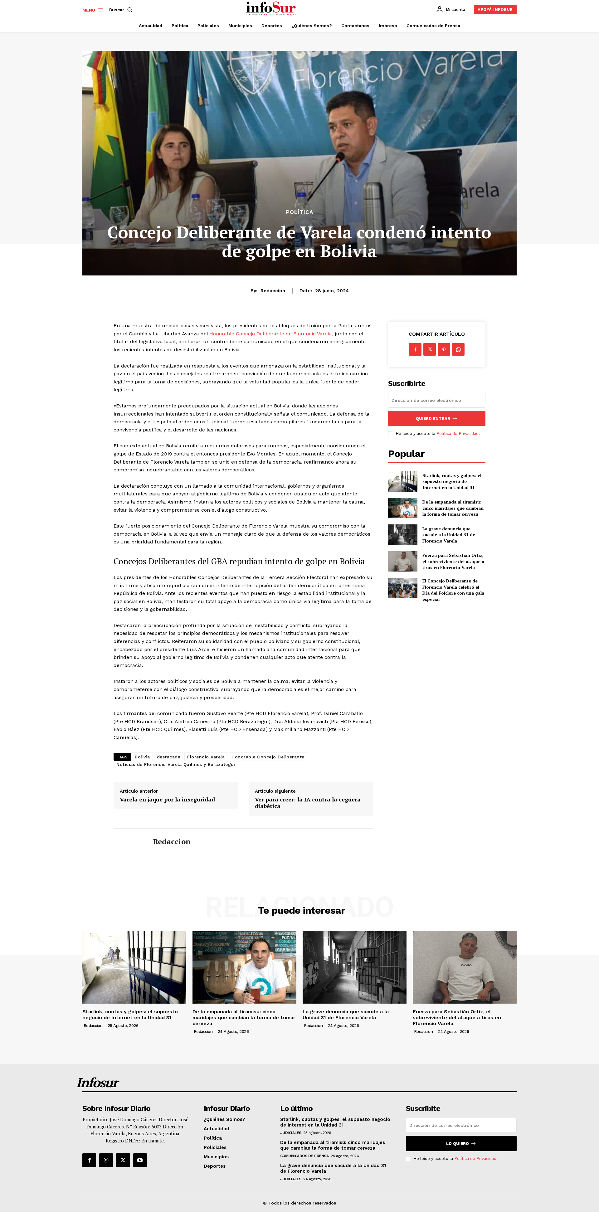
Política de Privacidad (457, 433)
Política (299, 212)
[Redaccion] (129, 842)
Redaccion (273, 291)
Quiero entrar (433, 418)
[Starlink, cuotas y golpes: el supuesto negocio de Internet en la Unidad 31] (402, 481)
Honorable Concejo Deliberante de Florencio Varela (270, 334)
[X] (429, 349)
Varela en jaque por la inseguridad (167, 799)
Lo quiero (457, 1143)
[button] (122, 9)
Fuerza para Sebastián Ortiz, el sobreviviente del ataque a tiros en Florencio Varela (453, 561)
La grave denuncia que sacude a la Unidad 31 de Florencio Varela (448, 535)
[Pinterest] (444, 349)
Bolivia (142, 756)
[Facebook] (415, 349)
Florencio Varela (206, 756)
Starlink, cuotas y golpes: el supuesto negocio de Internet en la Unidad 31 (451, 481)
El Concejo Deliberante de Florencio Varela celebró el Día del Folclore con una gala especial (453, 590)
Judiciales (290, 1133)
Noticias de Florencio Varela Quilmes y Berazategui (175, 764)
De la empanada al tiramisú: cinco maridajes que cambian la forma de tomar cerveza (453, 508)
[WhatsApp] (458, 349)
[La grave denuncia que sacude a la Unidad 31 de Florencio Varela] (402, 534)
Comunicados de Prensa (304, 1156)
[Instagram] (106, 1160)
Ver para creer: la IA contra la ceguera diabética (308, 803)
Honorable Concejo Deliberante (267, 756)
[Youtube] (140, 1160)
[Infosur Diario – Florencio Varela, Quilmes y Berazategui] (271, 8)
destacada (169, 756)
